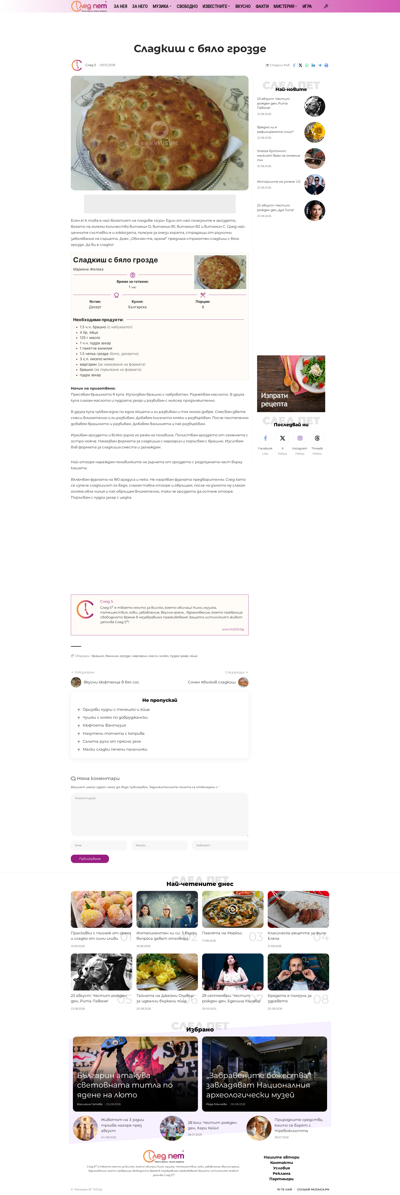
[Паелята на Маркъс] (233, 909)
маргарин (139, 656)
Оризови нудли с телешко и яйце (116, 709)
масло (153, 656)
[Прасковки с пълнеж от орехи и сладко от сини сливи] (101, 909)
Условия (281, 1168)
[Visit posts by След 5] (77, 65)
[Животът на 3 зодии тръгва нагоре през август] (85, 1128)
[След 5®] (89, 6)
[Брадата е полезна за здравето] (298, 971)
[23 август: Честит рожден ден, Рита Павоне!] (314, 106)
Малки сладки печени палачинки (115, 749)
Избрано (200, 1029)
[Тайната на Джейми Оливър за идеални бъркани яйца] (167, 971)
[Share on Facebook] (294, 65)
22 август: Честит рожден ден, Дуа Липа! (275, 207)
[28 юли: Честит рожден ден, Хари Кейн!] (172, 1128)
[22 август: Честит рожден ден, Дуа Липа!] (314, 210)
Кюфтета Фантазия (104, 725)
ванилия (112, 656)
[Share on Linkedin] (313, 65)
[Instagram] (300, 443)
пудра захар (179, 656)
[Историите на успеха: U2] (314, 184)
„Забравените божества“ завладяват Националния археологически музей (258, 1085)
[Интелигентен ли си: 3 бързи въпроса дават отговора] (167, 909)
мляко (164, 656)
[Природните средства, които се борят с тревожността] (258, 1128)
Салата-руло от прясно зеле (112, 741)
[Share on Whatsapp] (307, 65)
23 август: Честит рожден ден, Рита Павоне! (273, 103)
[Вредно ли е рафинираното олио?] (314, 132)
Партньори (281, 1179)
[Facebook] (265, 443)
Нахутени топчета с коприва (114, 733)
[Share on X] (300, 65)
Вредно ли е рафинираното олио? (275, 129)
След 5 (90, 65)
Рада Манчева (216, 1104)
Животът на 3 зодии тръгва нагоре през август (122, 1125)
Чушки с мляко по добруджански (115, 717)
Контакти (281, 1162)
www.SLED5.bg (233, 629)
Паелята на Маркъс (222, 933)
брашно (98, 656)
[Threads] (317, 443)
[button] (326, 6)
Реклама (281, 1173)
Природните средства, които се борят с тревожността (299, 1125)
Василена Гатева (89, 1104)
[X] (282, 443)
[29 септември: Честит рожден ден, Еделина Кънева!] (233, 971)
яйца (193, 656)
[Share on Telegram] (320, 65)
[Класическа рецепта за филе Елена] (298, 909)
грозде (125, 656)
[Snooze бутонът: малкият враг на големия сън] (314, 158)
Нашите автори (281, 1157)
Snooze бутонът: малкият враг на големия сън (278, 155)
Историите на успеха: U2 (278, 182)
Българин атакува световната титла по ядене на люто (125, 1085)
